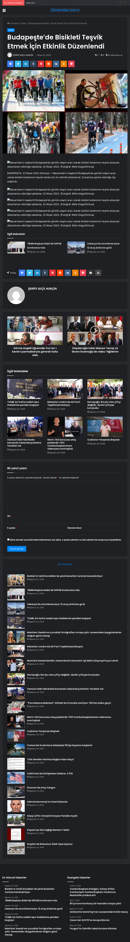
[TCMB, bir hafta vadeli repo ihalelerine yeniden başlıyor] (25, 389)
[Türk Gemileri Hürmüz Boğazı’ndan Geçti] (16, 764)
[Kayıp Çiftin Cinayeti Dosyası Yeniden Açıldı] (16, 820)
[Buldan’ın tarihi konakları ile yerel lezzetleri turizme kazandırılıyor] (16, 580)
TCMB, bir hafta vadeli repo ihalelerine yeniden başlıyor (23, 403)
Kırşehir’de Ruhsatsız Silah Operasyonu (49, 844)
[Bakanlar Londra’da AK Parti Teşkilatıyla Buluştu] (65, 389)
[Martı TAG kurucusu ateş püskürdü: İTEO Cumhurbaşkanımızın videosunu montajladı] (65, 427)
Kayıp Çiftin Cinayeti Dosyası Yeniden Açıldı (52, 815)
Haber (24, 23)
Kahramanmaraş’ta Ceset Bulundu (47, 801)
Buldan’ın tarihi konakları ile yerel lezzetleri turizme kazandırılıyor (65, 576)
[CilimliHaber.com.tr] (65, 10)
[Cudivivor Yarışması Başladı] (105, 427)
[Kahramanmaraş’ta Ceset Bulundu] (16, 806)
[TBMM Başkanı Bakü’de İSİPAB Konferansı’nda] (16, 247)
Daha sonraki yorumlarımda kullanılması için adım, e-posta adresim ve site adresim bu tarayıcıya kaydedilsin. (66, 539)
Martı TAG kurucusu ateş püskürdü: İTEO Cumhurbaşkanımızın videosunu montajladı (61, 444)
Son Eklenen (65, 564)
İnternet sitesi (74, 528)
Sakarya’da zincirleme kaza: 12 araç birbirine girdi (50, 2)
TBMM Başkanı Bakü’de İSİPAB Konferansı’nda (53, 590)
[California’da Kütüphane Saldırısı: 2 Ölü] (16, 778)
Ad (9, 516)
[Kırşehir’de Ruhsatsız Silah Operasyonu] (16, 848)
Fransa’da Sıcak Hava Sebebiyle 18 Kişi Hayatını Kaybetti (59, 745)
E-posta (12, 528)
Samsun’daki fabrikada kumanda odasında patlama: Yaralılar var (24, 442)
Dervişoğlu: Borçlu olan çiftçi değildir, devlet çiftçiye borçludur (104, 405)
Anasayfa (14, 23)
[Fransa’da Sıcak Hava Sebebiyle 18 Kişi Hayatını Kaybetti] (16, 750)
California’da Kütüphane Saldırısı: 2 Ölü (50, 773)
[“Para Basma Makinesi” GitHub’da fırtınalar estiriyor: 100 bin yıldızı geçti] (16, 707)
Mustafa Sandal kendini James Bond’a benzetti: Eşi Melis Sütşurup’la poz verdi (72, 660)
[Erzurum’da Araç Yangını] (16, 792)
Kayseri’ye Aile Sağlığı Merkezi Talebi (48, 830)
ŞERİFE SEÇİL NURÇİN (23, 55)
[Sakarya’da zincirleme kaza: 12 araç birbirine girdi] (76, 247)
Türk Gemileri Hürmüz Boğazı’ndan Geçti (50, 759)
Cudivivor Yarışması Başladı (103, 439)
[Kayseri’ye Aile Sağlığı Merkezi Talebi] (16, 834)
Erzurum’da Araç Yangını (41, 787)
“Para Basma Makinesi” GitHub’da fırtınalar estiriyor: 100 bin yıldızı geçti (69, 703)
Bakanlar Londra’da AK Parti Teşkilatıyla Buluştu (63, 403)
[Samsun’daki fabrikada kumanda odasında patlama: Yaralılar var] (25, 427)
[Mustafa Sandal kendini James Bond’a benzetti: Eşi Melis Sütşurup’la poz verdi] (16, 665)
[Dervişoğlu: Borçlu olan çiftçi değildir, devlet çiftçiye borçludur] (105, 389)
